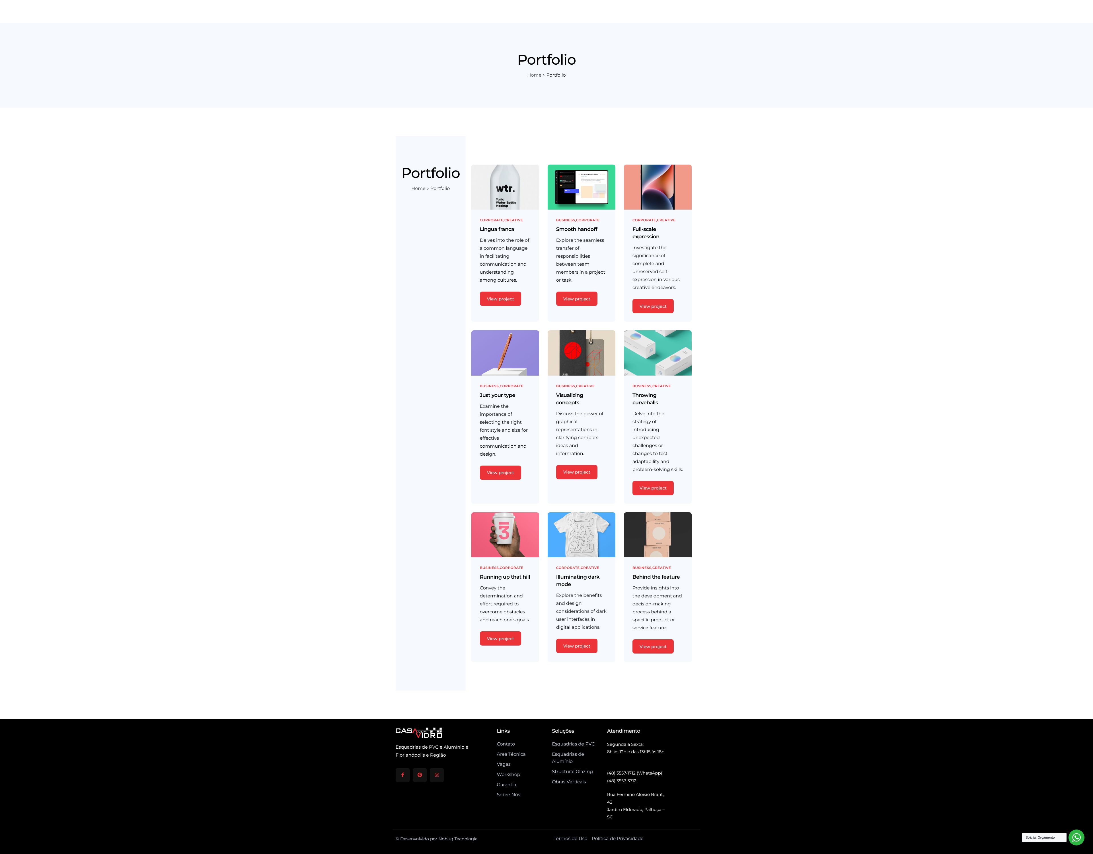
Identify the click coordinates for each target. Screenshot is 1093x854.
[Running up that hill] (505, 534)
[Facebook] (403, 775)
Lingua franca (497, 229)
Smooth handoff (576, 229)
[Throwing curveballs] (658, 352)
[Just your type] (505, 352)
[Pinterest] (420, 775)
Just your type (497, 395)
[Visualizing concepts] (581, 352)
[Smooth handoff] (581, 186)
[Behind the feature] (658, 534)
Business (565, 220)
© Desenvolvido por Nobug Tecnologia (437, 838)
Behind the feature (656, 577)
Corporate (492, 220)
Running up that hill (505, 577)
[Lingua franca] (505, 186)
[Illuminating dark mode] (581, 534)
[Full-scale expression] (658, 186)
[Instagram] (437, 775)
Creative (513, 220)
